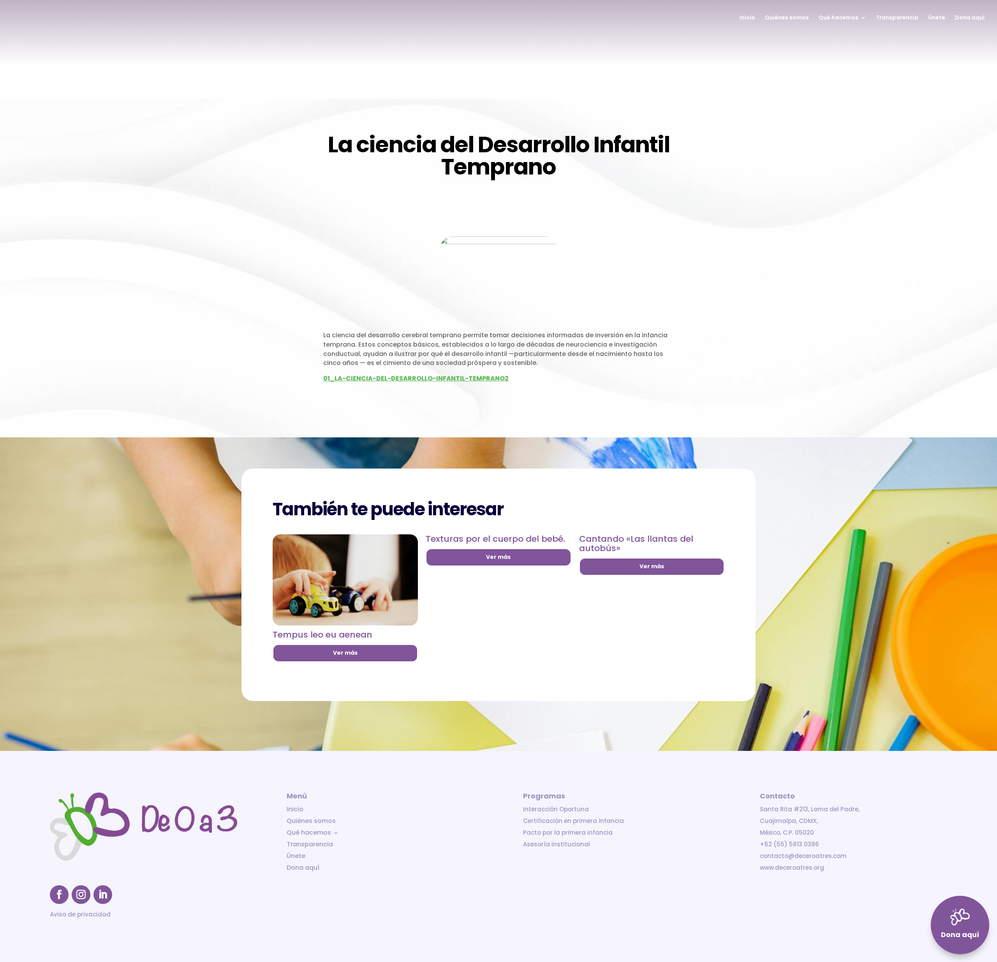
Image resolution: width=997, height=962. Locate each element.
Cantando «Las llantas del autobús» (636, 543)
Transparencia (897, 18)
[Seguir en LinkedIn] (102, 894)
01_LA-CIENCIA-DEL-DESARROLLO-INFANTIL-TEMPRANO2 (416, 378)
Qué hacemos (838, 18)
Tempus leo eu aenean (322, 635)
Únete (936, 18)
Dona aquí (970, 18)
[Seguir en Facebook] (59, 894)
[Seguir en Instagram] (81, 894)
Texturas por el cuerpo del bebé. (495, 539)
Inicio (747, 18)
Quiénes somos (787, 18)
